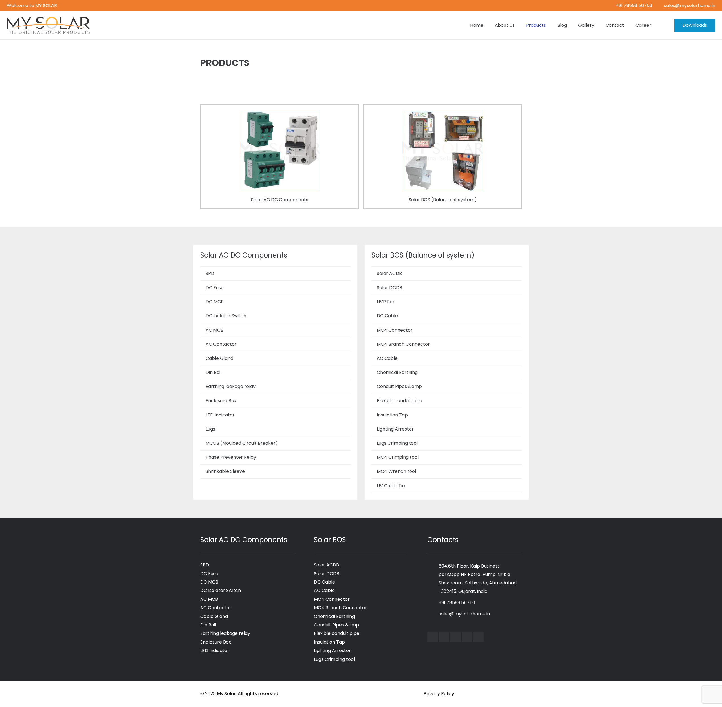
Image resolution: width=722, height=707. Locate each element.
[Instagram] (467, 637)
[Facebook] (432, 637)
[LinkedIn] (455, 637)
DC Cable (387, 316)
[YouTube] (444, 637)
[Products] (279, 113)
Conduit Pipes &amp (399, 386)
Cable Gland (219, 358)
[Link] (48, 25)
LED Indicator (220, 415)
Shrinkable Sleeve (225, 471)
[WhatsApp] (478, 637)
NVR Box (386, 301)
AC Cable (387, 358)
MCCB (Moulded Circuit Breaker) (242, 443)
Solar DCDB (389, 287)
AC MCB (214, 330)
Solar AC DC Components (279, 199)
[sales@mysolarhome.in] (433, 614)
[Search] (662, 25)
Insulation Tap (392, 415)
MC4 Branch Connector (403, 344)
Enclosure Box (221, 400)
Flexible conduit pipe (399, 400)
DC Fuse (215, 287)
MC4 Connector (395, 330)
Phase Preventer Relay (231, 457)
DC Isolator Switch (226, 316)
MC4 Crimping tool (398, 457)
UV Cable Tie (391, 485)
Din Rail (213, 372)
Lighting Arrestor (395, 429)
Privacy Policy (439, 693)
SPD (210, 273)
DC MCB (215, 301)
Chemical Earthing (397, 372)
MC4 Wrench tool (396, 471)
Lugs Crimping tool (397, 443)
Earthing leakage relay (231, 386)
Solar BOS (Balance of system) (443, 199)
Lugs (210, 429)
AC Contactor (221, 344)
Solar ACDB (389, 273)
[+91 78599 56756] (433, 603)
